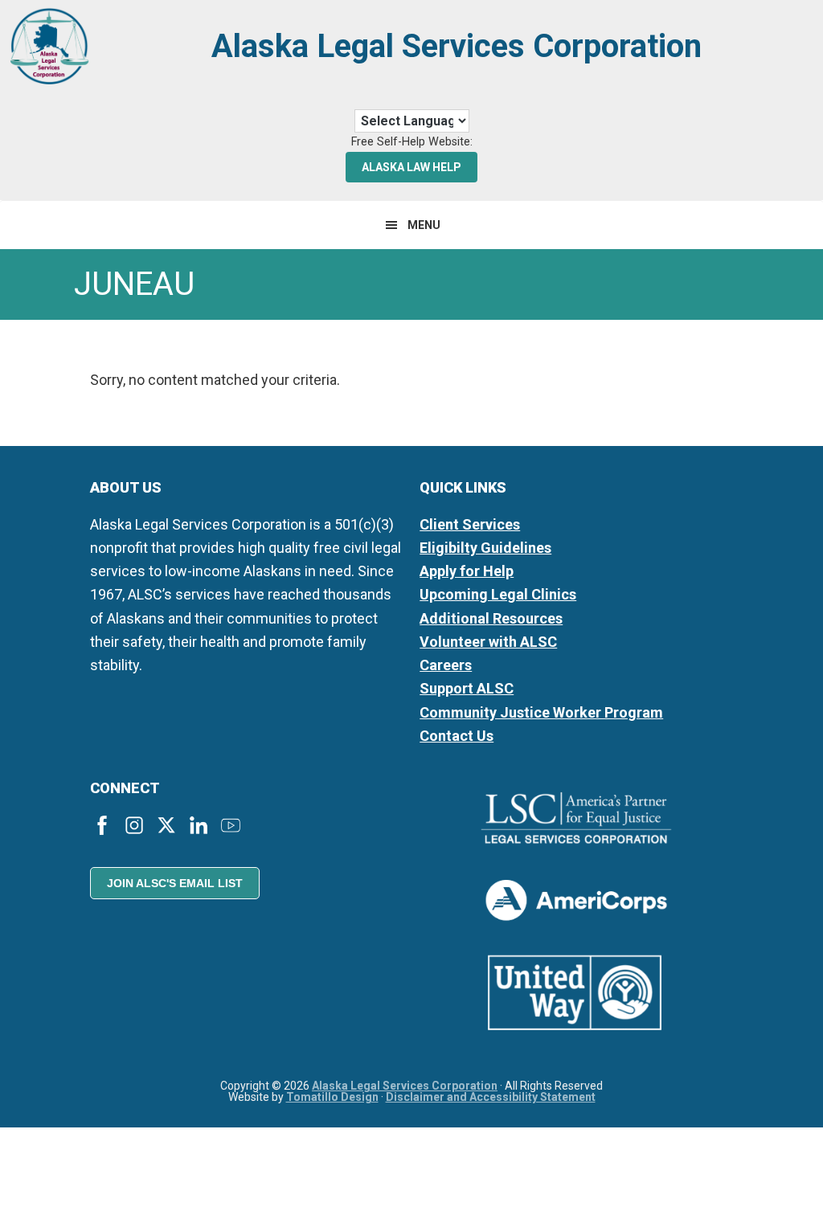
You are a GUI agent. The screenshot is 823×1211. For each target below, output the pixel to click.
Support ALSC (467, 688)
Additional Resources (491, 618)
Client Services (470, 524)
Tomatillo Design (332, 1096)
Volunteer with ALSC (488, 641)
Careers (446, 665)
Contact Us (456, 735)
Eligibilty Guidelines (485, 547)
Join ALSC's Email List (175, 883)
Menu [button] (423, 225)
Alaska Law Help (411, 167)
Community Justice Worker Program (541, 712)
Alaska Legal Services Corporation (456, 46)
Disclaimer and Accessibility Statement (491, 1096)
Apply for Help (467, 571)
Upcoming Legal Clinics (498, 594)
